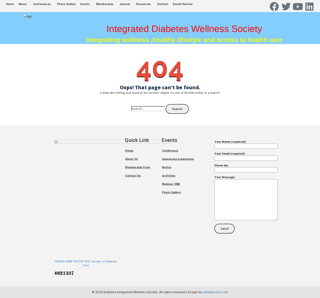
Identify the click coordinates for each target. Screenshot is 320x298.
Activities (168, 175)
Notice (166, 167)
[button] (23, 4)
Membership (104, 4)
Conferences (42, 4)
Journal (124, 4)
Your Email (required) (229, 153)
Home (10, 4)
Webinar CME (171, 184)
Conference (170, 150)
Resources (143, 4)
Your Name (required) (230, 141)
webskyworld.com (215, 292)
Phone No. (221, 165)
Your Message (224, 177)
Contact (162, 4)
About (23, 4)
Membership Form (137, 167)
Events (85, 4)
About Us (131, 159)
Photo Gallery (66, 4)
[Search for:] (148, 108)
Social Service (183, 4)
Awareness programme (178, 159)
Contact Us (133, 175)
